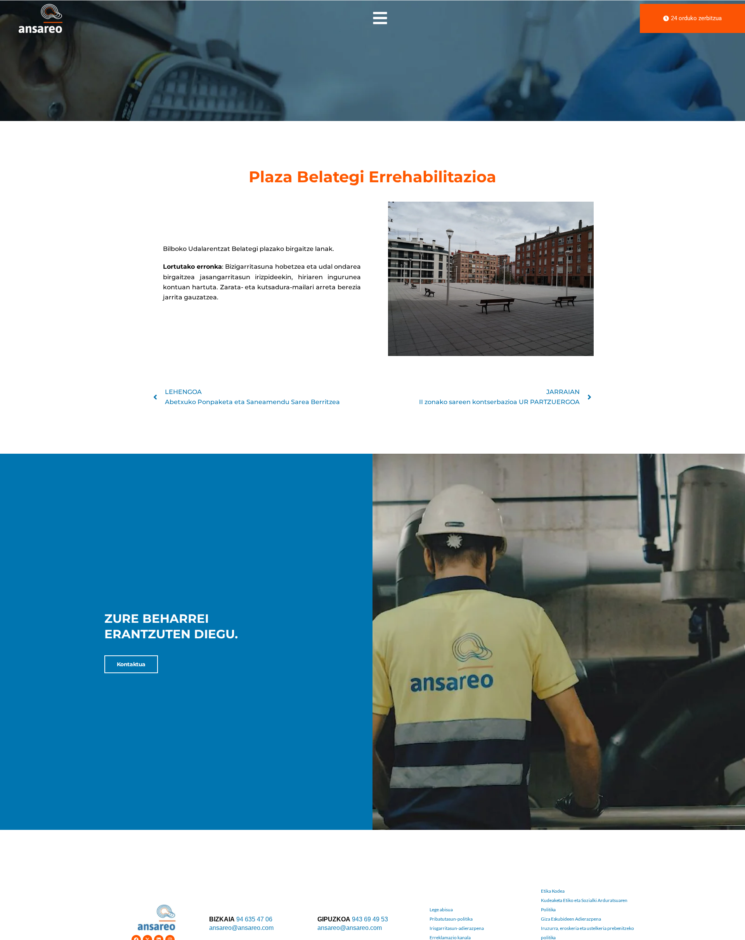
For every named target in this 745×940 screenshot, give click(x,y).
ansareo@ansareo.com (241, 927)
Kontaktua (131, 664)
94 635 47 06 (254, 919)
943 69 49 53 (370, 919)
